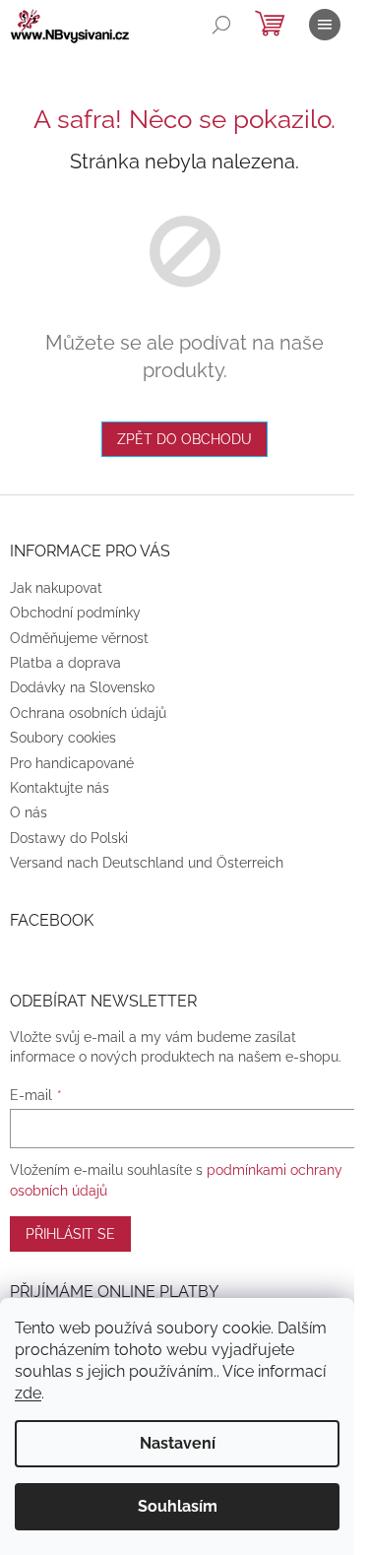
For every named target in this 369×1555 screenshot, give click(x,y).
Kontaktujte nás (59, 788)
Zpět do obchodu (184, 439)
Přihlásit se (70, 1234)
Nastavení (177, 1443)
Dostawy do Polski (69, 838)
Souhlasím (177, 1506)
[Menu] (324, 24)
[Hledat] (221, 24)
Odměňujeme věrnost (79, 638)
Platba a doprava (65, 663)
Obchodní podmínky (75, 612)
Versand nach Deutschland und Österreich (146, 863)
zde (28, 1393)
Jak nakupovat (56, 588)
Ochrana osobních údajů (88, 713)
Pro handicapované (72, 763)
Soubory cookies (63, 737)
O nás (28, 812)
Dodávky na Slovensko (82, 687)
